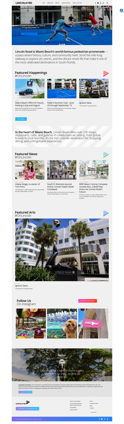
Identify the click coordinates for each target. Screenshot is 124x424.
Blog (91, 406)
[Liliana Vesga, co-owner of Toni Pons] (29, 176)
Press (91, 401)
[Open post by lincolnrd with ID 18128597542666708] (62, 324)
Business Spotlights (19, 182)
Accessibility (73, 407)
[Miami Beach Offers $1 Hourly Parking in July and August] (29, 95)
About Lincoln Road (75, 401)
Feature (17, 100)
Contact (92, 408)
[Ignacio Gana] (93, 93)
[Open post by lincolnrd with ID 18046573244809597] (93, 324)
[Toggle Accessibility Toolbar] (121, 10)
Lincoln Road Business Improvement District (76, 404)
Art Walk (81, 100)
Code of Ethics (73, 410)
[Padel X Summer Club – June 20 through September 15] (61, 95)
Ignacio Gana (27, 27)
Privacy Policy (93, 412)
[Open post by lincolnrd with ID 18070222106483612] (31, 324)
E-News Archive (94, 403)
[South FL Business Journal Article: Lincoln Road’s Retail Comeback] (61, 177)
